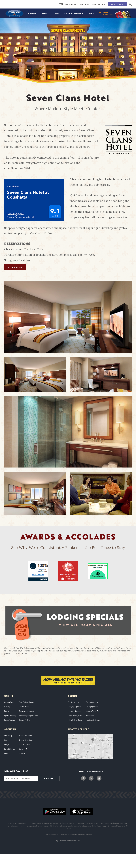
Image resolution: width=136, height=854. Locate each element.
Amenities (90, 715)
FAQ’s (6, 744)
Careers (7, 740)
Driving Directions (26, 740)
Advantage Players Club (28, 715)
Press (6, 753)
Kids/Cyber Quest (75, 720)
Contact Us (98, 4)
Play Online (70, 4)
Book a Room (117, 4)
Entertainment (74, 13)
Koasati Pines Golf (93, 711)
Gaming (7, 706)
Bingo (6, 711)
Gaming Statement (26, 711)
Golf (91, 13)
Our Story (8, 735)
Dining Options (92, 702)
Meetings (84, 4)
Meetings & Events (93, 720)
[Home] (14, 13)
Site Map (22, 753)
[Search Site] (130, 4)
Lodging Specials (74, 711)
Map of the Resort (26, 735)
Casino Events (9, 702)
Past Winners (9, 720)
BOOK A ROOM (15, 267)
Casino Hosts (24, 706)
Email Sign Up (9, 749)
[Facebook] (83, 778)
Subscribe (48, 778)
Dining (43, 13)
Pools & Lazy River (75, 715)
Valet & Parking (24, 744)
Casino (31, 13)
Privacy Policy (91, 823)
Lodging (56, 13)
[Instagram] (91, 778)
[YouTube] (99, 778)
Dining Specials (92, 706)
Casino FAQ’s (24, 720)
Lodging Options (74, 706)
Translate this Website (69, 840)
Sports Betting (10, 715)
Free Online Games (26, 702)
